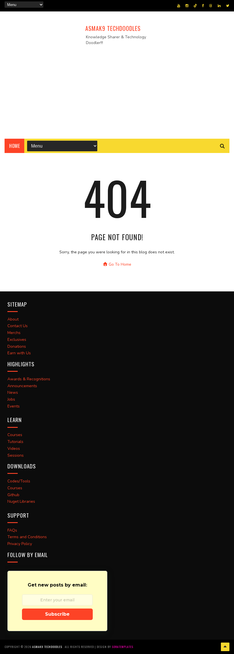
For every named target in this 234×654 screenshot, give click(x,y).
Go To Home (119, 264)
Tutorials (15, 441)
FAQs (12, 530)
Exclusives (16, 339)
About (13, 319)
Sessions (15, 455)
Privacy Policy (19, 543)
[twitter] (227, 5)
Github (13, 495)
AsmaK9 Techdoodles (113, 28)
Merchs (14, 332)
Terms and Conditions (27, 537)
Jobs (11, 399)
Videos (13, 448)
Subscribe (57, 614)
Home (14, 145)
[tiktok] (195, 5)
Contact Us (17, 326)
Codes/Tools (18, 481)
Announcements (22, 386)
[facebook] (203, 5)
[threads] (210, 5)
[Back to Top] (225, 647)
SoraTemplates (122, 647)
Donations (16, 346)
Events (13, 406)
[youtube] (178, 5)
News (12, 392)
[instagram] (186, 5)
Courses (14, 435)
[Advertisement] (117, 90)
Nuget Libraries (21, 501)
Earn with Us (19, 353)
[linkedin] (219, 5)
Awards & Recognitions (28, 379)
